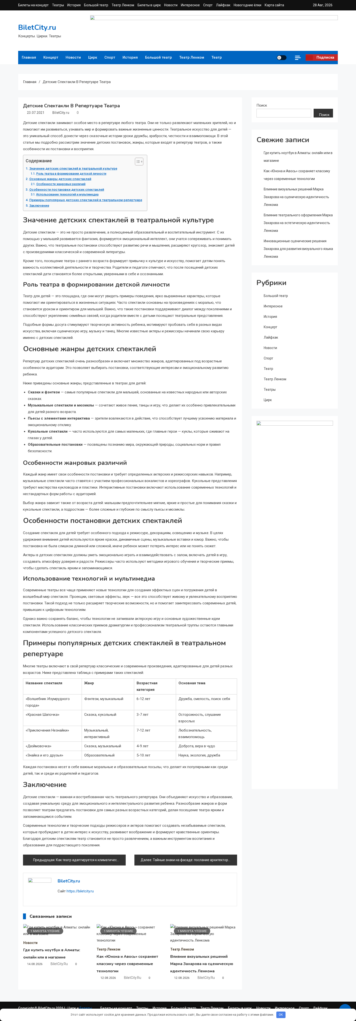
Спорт (208, 5)
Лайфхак (223, 5)
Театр (216, 57)
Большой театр (96, 5)
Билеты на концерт (33, 5)
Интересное (190, 5)
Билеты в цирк (149, 5)
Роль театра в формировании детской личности (71, 173)
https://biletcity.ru (80, 891)
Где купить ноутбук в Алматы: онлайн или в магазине (298, 157)
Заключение (39, 205)
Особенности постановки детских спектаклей (66, 189)
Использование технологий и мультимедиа (67, 194)
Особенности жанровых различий (60, 184)
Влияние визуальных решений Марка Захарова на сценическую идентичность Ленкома (201, 964)
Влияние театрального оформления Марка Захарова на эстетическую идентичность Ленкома (298, 223)
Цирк (92, 57)
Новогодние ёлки (247, 5)
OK (281, 1014)
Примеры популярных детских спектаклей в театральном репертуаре (85, 200)
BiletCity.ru (37, 27)
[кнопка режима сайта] (281, 57)
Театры (58, 5)
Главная (29, 57)
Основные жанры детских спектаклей (60, 179)
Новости (171, 5)
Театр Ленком (123, 5)
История (74, 5)
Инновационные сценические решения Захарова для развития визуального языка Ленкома (298, 248)
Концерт (50, 57)
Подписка (325, 57)
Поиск (261, 105)
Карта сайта (274, 5)
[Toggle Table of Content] (136, 161)
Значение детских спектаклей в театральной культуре (73, 168)
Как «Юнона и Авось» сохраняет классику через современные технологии (127, 964)
